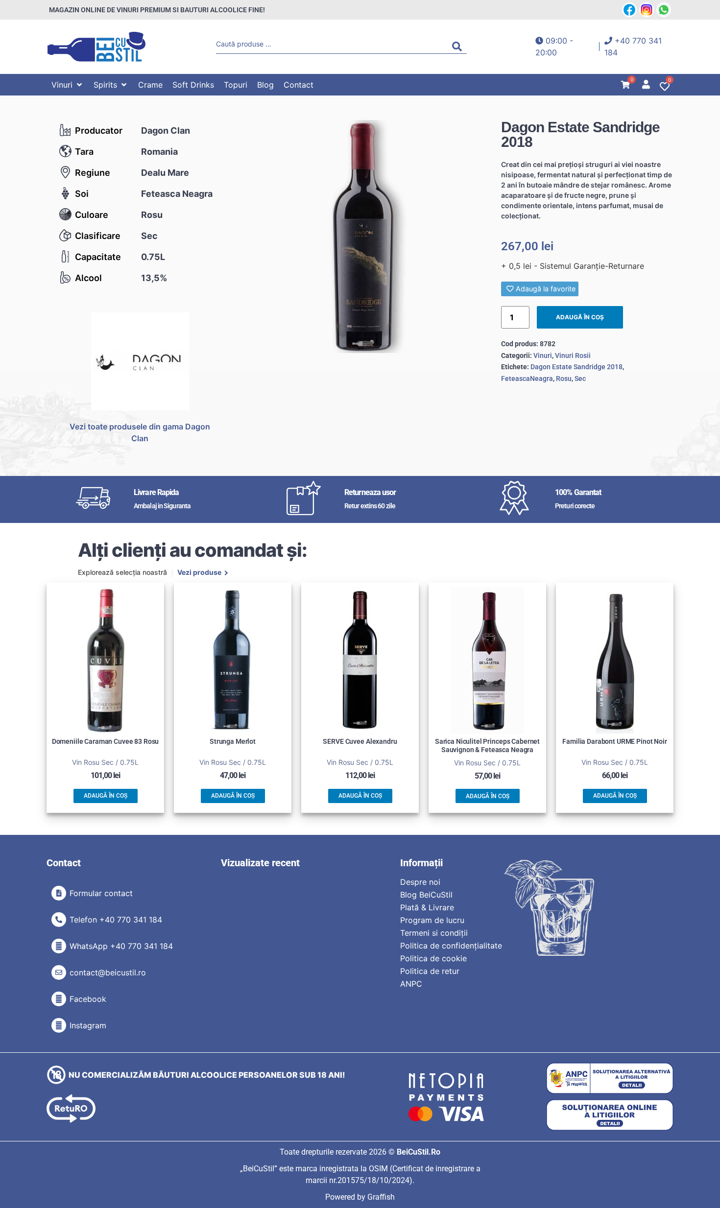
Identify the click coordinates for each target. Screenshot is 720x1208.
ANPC (411, 984)
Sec (149, 236)
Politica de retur (429, 971)
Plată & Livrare (427, 907)
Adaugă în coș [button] (105, 795)
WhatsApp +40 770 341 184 (121, 946)
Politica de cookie (433, 958)
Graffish (381, 1197)
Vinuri (542, 355)
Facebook (88, 999)
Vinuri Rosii (573, 355)
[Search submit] (459, 46)
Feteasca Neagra (177, 194)
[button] (68, 84)
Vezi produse (199, 572)
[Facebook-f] (58, 999)
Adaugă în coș (580, 317)
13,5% (154, 278)
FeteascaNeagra (527, 378)
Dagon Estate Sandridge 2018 (576, 367)
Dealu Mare (165, 172)
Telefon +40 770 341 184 (116, 919)
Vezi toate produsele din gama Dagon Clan (140, 432)
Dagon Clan (165, 130)
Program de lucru (432, 920)
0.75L (153, 257)
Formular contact (101, 893)
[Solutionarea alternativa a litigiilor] (609, 1078)
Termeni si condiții (434, 933)
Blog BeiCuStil (426, 895)
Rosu (152, 215)
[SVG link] (96, 47)
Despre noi (420, 882)
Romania (159, 151)
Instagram (88, 1025)
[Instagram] (58, 1025)
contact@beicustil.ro (108, 972)
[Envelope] (58, 972)
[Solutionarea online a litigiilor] (609, 1115)
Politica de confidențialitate (451, 945)
